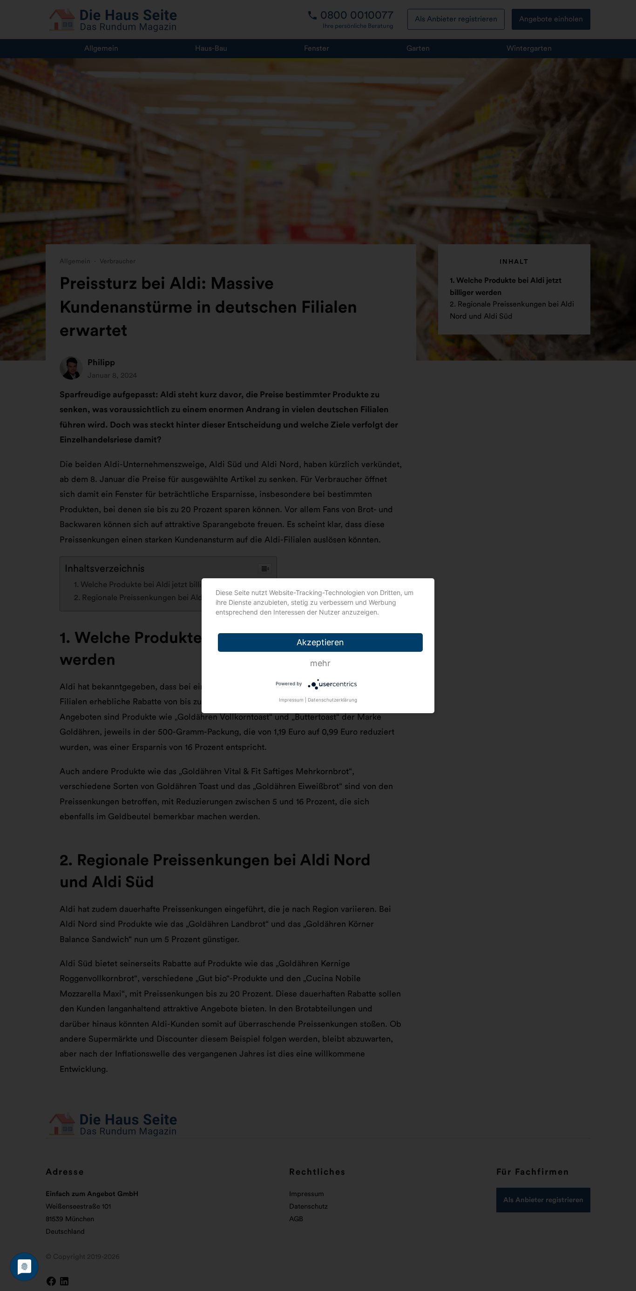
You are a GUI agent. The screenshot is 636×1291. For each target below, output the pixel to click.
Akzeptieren (320, 642)
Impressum (291, 699)
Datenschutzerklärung (332, 699)
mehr (320, 663)
